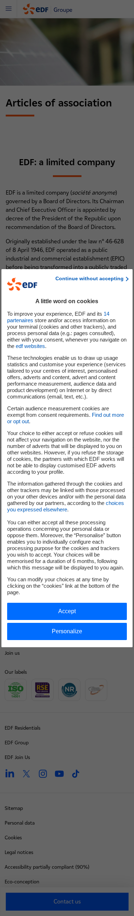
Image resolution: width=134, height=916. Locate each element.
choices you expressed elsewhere (65, 506)
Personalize (67, 631)
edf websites (30, 346)
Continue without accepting (89, 278)
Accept (67, 611)
